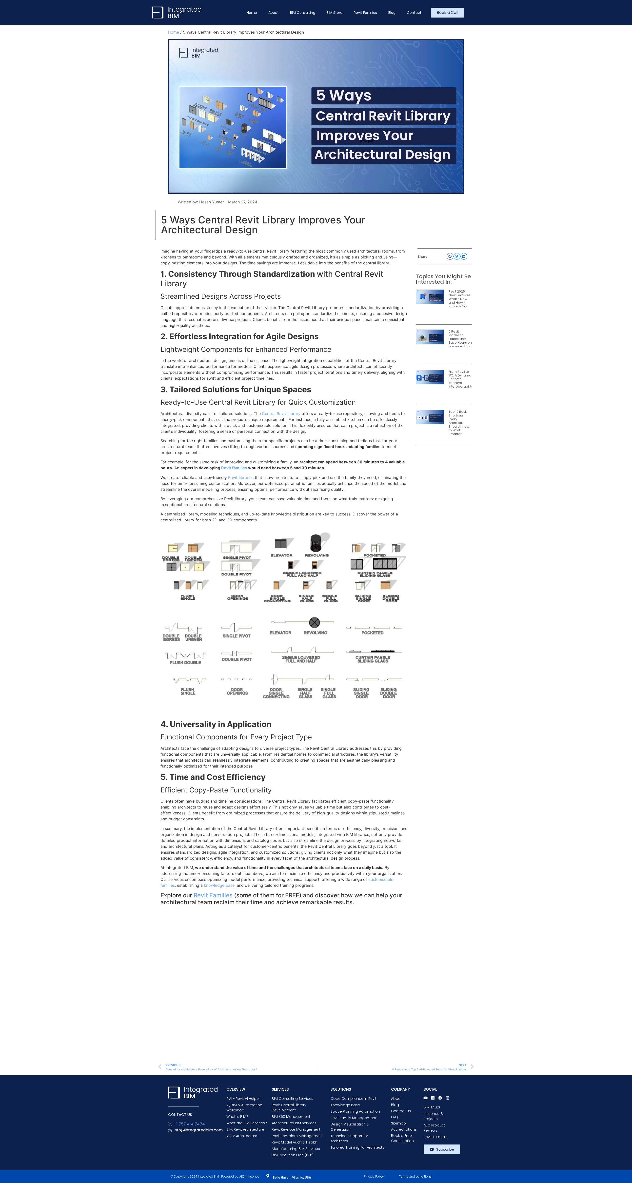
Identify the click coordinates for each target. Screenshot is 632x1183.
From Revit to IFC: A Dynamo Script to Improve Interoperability (461, 379)
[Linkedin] (433, 1098)
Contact (414, 12)
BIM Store (334, 12)
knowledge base (219, 885)
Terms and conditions (415, 1176)
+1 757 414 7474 (189, 1124)
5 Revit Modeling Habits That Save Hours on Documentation (461, 339)
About (273, 12)
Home (252, 12)
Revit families (234, 467)
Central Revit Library (281, 413)
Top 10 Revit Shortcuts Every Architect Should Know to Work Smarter (459, 422)
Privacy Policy (374, 1176)
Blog (391, 12)
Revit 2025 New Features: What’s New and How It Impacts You (460, 299)
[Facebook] (440, 1098)
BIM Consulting (302, 12)
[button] (450, 256)
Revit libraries (241, 477)
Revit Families (365, 12)
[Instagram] (448, 1098)
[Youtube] (425, 1098)
